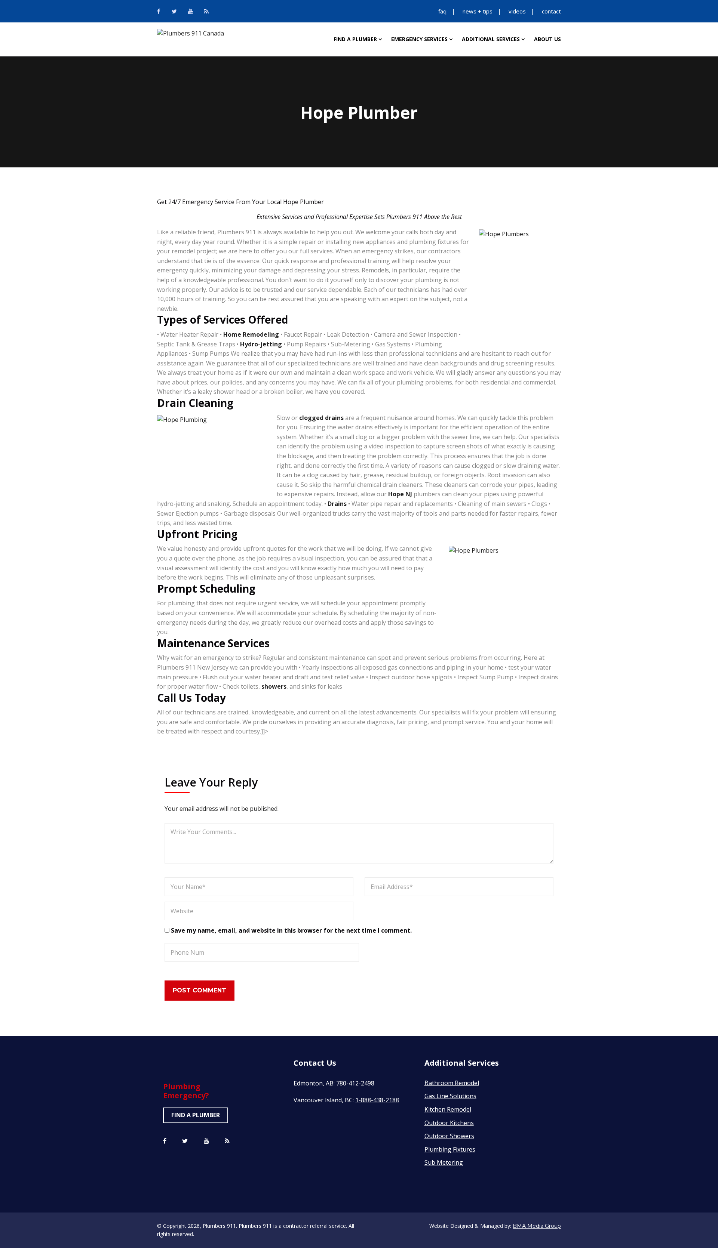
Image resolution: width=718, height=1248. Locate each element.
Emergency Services (419, 39)
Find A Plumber (355, 39)
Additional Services (491, 39)
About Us (547, 39)
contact (551, 11)
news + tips (478, 11)
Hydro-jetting (261, 344)
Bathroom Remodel (451, 1083)
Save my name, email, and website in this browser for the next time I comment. (291, 930)
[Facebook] (158, 11)
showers (273, 686)
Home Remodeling (251, 334)
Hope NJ (400, 494)
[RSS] (206, 11)
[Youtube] (190, 11)
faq (442, 11)
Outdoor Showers (449, 1136)
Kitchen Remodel (447, 1109)
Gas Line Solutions (450, 1096)
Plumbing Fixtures (449, 1149)
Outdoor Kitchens (449, 1123)
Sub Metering (443, 1162)
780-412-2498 (355, 1083)
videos (517, 11)
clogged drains (322, 418)
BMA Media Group (537, 1226)
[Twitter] (174, 11)
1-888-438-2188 (377, 1100)
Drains (337, 504)
